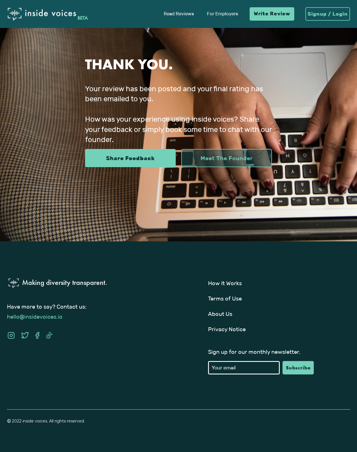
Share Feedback (130, 158)
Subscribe (298, 367)
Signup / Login (328, 14)
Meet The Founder (227, 158)
